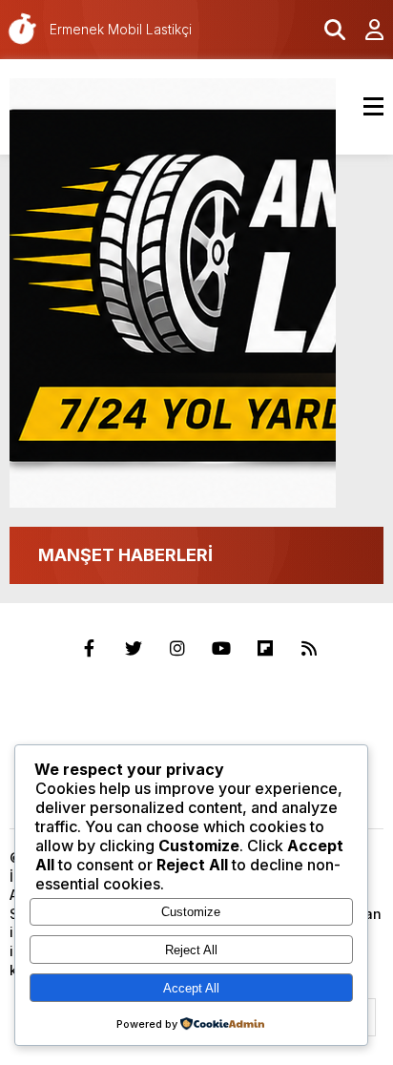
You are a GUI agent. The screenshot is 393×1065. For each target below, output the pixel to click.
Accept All (191, 988)
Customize (190, 912)
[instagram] (177, 649)
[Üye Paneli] (364, 29)
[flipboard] (265, 649)
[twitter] (133, 649)
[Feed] (309, 649)
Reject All (191, 950)
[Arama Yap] (326, 29)
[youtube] (221, 649)
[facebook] (89, 649)
